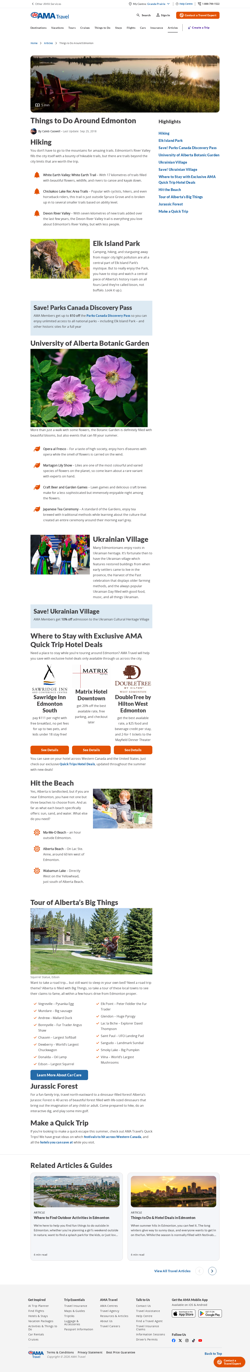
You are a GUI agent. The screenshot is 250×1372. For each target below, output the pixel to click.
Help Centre (144, 1316)
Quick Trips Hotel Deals (77, 764)
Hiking (164, 133)
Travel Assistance (148, 1311)
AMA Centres (109, 1306)
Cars (143, 27)
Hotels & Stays (38, 1316)
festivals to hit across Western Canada (112, 1137)
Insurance (156, 27)
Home (34, 43)
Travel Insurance (75, 1306)
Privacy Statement (90, 1352)
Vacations (57, 27)
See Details (49, 750)
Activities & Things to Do (42, 1327)
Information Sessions (150, 1334)
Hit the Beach (170, 189)
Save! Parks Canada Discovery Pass (188, 148)
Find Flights (36, 1311)
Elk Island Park (171, 140)
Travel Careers (110, 1326)
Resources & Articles (114, 1316)
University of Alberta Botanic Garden (189, 155)
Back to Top (213, 1353)
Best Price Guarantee (120, 1352)
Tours (72, 27)
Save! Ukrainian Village (178, 169)
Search (143, 15)
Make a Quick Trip (173, 211)
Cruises (85, 27)
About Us (106, 1321)
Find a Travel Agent (149, 1321)
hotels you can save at (56, 1142)
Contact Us (143, 1306)
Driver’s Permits (147, 1339)
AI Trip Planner (38, 1306)
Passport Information (78, 1329)
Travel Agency (109, 1311)
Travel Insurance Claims (147, 1327)
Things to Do (103, 27)
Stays (118, 27)
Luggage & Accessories (72, 1322)
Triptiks (69, 1316)
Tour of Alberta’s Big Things (181, 197)
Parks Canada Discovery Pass (108, 315)
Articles (173, 27)
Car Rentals (36, 1334)
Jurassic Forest (171, 204)
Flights (131, 27)
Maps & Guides (74, 1311)
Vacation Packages (40, 1321)
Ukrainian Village (173, 162)
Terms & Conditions (60, 1352)
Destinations (38, 27)
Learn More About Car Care (59, 1075)
